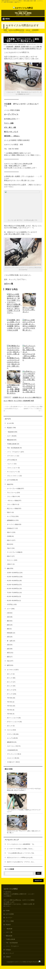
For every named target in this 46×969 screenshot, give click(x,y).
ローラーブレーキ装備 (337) (15, 488)
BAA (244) (10, 544)
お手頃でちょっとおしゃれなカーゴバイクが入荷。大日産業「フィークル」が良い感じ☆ (29, 388)
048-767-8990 (25, 13)
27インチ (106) (11, 694)
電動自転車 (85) (11, 440)
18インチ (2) (11, 674)
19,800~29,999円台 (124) (14, 572)
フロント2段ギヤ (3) (13, 504)
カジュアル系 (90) (12, 738)
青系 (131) (10, 652)
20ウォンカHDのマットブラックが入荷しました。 (29, 328)
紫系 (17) (9, 657)
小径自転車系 (9, 46)
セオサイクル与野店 (20, 962)
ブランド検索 (10, 921)
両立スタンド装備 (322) (14, 508)
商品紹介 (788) (11, 427)
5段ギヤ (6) (10, 512)
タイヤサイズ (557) (13, 670)
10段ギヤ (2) (11, 564)
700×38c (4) (10, 714)
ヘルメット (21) (11, 464)
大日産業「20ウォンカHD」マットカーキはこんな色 (13, 328)
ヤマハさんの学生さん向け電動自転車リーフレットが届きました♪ (33, 408)
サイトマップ (10, 953)
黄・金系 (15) (11, 641)
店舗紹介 (8, 957)
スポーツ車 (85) (11, 436)
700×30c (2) (10, 702)
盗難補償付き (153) (13, 520)
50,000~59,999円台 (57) (14, 584)
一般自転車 (17, 46)
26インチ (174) (11, 690)
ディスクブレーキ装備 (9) (14, 552)
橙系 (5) (9, 629)
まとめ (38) (10, 423)
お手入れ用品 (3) (12, 460)
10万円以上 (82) (12, 604)
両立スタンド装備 (12, 48)
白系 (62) (9, 613)
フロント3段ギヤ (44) (13, 496)
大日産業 (23, 46)
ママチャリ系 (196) (13, 734)
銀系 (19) (9, 625)
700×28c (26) (11, 698)
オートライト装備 (34, 46)
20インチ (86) (11, 678)
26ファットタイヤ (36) (14, 718)
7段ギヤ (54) (11, 548)
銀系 (27, 46)
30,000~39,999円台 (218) (14, 576)
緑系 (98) (9, 649)
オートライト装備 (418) (14, 524)
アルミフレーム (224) (13, 492)
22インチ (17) (11, 682)
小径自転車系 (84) (12, 750)
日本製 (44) (10, 536)
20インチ (38, 48)
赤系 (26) (9, 637)
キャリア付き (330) (13, 516)
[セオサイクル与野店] (23, 7)
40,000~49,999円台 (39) (14, 580)
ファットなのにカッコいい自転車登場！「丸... (21, 844)
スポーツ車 (9, 932)
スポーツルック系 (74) (13, 746)
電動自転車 (9, 936)
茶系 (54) (9, 645)
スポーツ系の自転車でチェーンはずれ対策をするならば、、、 (13, 408)
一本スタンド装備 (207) (14, 500)
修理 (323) (10, 665)
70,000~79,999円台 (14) (14, 592)
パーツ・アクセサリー (12, 946)
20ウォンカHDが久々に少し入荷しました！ (29, 309)
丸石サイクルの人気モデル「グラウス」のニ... (21, 862)
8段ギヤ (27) (11, 556)
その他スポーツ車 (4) (13, 762)
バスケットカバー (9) (13, 468)
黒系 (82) (9, 621)
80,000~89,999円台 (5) (14, 596)
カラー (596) (11, 609)
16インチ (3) (11, 726)
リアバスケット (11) (13, 456)
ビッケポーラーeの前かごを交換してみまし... (20, 848)
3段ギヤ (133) (11, 532)
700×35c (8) (10, 710)
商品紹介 (8, 924)
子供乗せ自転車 (10, 939)
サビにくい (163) (12, 560)
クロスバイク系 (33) (13, 758)
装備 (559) (10, 484)
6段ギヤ (10, 400)
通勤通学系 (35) (11, 742)
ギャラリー (9, 917)
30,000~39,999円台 (30, 48)
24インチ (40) (11, 686)
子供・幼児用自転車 (12, 943)
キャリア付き (21, 48)
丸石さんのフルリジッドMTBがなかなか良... (20, 857)
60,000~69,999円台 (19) (14, 588)
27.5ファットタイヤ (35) (14, 722)
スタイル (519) (11, 730)
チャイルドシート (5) (13, 472)
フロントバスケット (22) (14, 476)
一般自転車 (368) (12, 432)
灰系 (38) (9, 617)
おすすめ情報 (10, 914)
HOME (8, 910)
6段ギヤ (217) (11, 540)
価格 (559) (10, 568)
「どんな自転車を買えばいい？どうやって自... (21, 853)
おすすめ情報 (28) (12, 480)
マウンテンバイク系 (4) (14, 754)
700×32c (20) (11, 706)
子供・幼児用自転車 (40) (14, 448)
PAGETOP (38, 880)
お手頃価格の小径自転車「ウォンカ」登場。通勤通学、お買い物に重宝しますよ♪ (13, 389)
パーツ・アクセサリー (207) (15, 452)
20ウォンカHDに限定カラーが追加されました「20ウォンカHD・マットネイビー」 (13, 308)
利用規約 (8, 950)
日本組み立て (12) (12, 528)
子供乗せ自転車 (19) (13, 444)
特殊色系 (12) (11, 633)
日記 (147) (10, 661)
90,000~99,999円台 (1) (14, 600)
